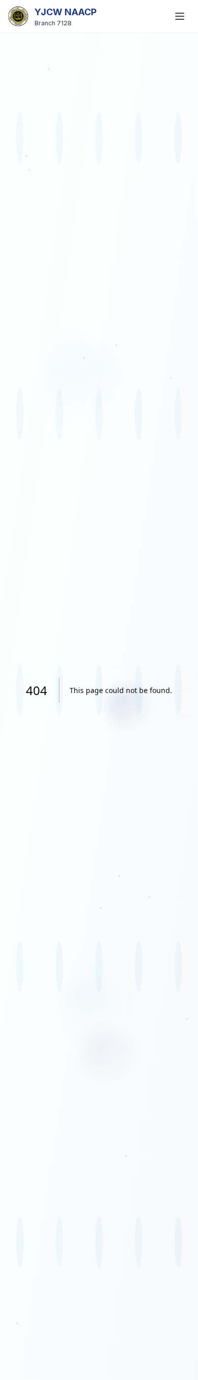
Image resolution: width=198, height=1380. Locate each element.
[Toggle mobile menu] (180, 16)
